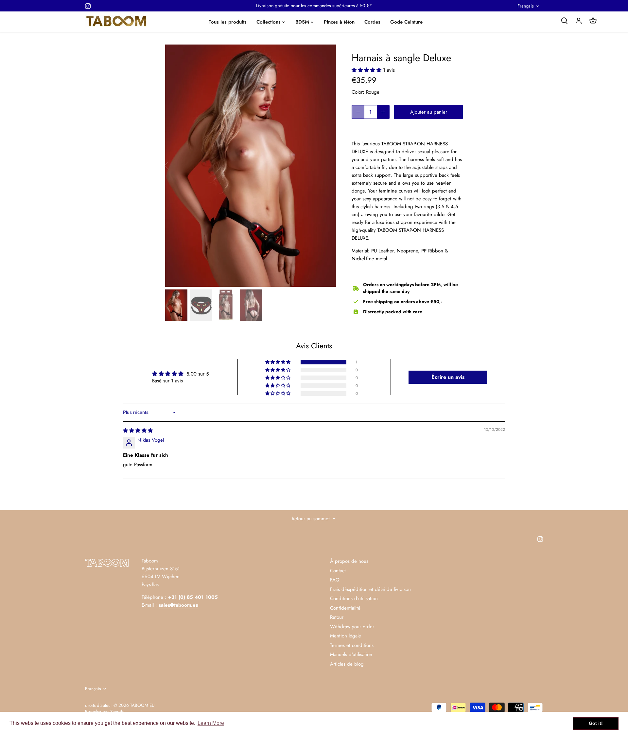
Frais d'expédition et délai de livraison (370, 589)
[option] (250, 165)
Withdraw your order (352, 626)
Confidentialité (345, 608)
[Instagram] (88, 5)
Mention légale (345, 635)
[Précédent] (175, 165)
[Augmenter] (383, 112)
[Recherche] (564, 20)
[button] (367, 70)
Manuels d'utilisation (351, 654)
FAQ (335, 579)
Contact (338, 570)
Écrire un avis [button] (447, 377)
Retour (336, 617)
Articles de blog (347, 664)
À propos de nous (349, 561)
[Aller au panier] (593, 20)
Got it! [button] (596, 723)
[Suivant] (326, 165)
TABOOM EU (142, 705)
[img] (138, 430)
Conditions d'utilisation (354, 598)
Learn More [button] (211, 723)
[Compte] (578, 20)
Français (525, 6)
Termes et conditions (352, 645)
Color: (358, 92)
